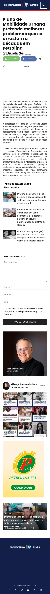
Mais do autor (11, 187)
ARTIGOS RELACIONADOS (18, 184)
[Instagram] (15, 590)
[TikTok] (21, 590)
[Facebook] (9, 590)
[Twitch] (28, 590)
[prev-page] (4, 247)
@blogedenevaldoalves (24, 384)
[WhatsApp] (40, 590)
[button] (44, 5)
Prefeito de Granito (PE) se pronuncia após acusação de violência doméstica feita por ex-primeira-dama (24, 520)
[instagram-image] (10, 399)
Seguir (42, 386)
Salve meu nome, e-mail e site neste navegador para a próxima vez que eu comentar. (23, 311)
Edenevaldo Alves (15, 53)
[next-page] (8, 247)
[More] (40, 58)
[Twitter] (34, 590)
